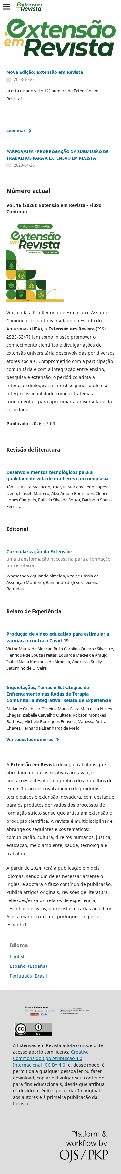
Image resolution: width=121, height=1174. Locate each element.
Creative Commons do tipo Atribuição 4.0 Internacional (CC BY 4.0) (51, 1058)
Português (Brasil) (29, 976)
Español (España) (28, 966)
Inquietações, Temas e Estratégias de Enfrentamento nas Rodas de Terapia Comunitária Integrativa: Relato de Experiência (58, 693)
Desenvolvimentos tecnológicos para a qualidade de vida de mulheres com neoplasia (57, 475)
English (18, 956)
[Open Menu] (6, 6)
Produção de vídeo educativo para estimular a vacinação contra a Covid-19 (57, 637)
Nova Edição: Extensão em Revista (44, 72)
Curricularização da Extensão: (58, 558)
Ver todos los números (29, 739)
